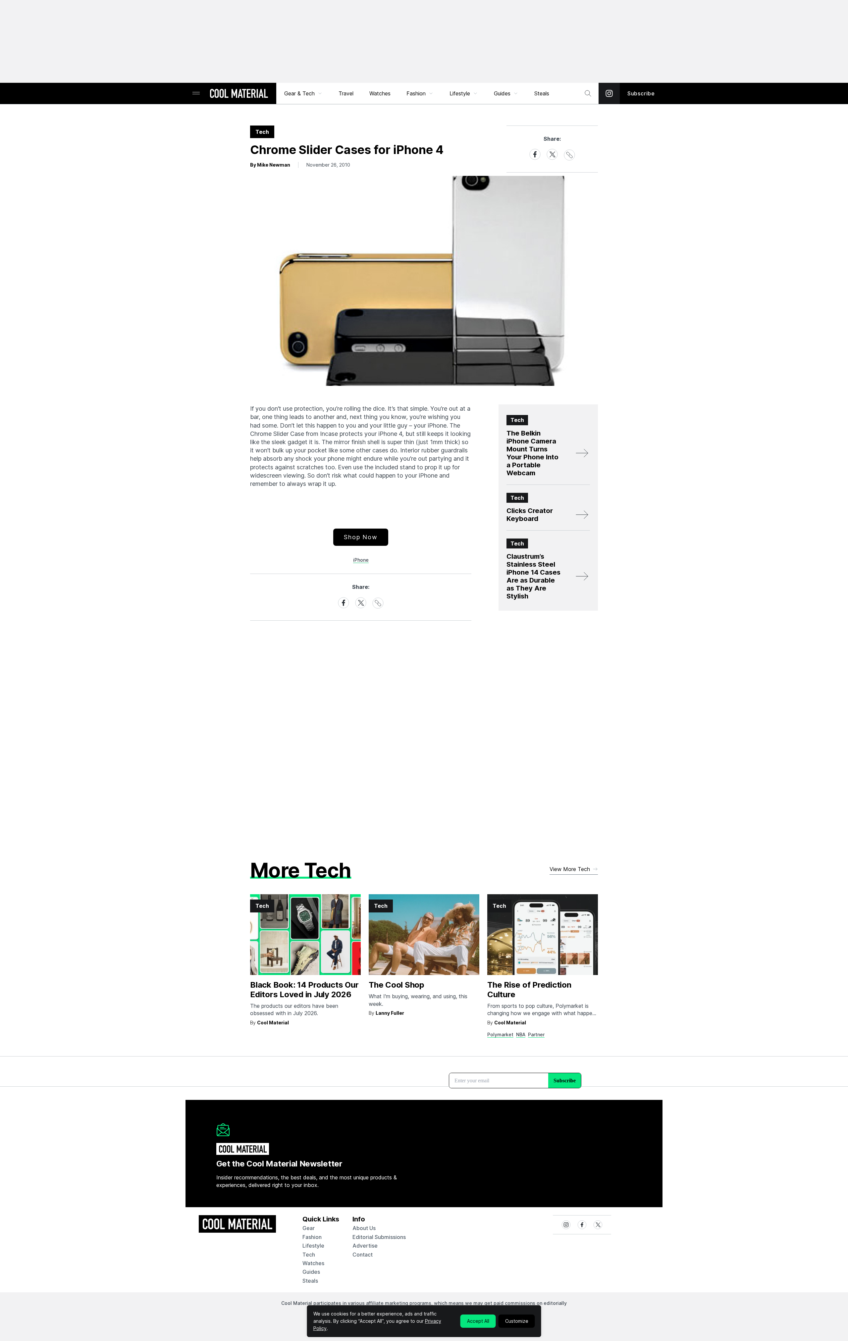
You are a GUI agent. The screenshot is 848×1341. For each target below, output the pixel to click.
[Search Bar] (588, 93)
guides (311, 1271)
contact (362, 1254)
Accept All (478, 1321)
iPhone (361, 560)
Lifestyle (460, 93)
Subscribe (641, 93)
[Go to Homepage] (239, 94)
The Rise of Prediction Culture (529, 989)
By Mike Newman (270, 165)
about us (364, 1228)
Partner (536, 1034)
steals (541, 93)
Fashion (416, 93)
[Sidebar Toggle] (196, 93)
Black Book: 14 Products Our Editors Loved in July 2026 (304, 989)
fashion (312, 1237)
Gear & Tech (299, 93)
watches (313, 1263)
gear (308, 1228)
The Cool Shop (396, 985)
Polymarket (500, 1034)
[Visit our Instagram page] (609, 93)
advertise (365, 1245)
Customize (516, 1321)
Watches (380, 93)
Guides (502, 93)
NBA (520, 1034)
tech (308, 1254)
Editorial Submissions (379, 1237)
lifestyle (313, 1245)
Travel (346, 93)
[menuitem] (303, 93)
